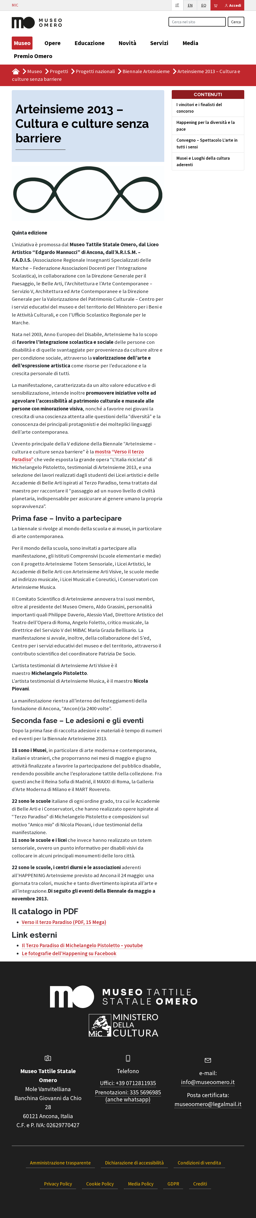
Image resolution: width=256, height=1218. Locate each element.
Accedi (234, 5)
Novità (127, 43)
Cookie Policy (100, 1184)
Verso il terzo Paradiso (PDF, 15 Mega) (64, 922)
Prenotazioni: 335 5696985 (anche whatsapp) (128, 1095)
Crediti (200, 1184)
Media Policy (141, 1184)
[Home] (37, 22)
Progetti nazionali (95, 71)
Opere (52, 43)
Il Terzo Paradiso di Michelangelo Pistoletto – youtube (82, 945)
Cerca (236, 21)
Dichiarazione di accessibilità (134, 1163)
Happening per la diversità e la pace (205, 126)
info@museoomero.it (208, 1082)
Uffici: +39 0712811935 (128, 1083)
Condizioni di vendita (199, 1163)
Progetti (59, 71)
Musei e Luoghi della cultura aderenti (203, 161)
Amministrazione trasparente (60, 1163)
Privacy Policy (58, 1184)
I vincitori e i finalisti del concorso (199, 108)
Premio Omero (33, 56)
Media (190, 43)
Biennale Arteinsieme (146, 71)
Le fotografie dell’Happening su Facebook (69, 953)
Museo (22, 43)
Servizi (159, 43)
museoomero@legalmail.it (208, 1104)
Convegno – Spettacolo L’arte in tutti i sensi (207, 143)
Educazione (89, 43)
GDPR (173, 1184)
